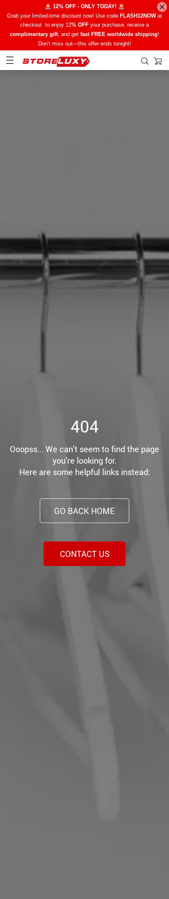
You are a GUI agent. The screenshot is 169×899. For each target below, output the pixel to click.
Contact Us (85, 553)
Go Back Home (84, 510)
